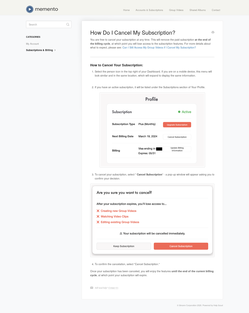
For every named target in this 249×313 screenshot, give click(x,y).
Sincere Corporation (188, 305)
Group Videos (176, 10)
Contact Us (113, 287)
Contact (216, 10)
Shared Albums (198, 10)
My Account (32, 43)
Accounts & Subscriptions (149, 10)
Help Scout (218, 305)
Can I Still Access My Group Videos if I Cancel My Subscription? (159, 47)
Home (126, 10)
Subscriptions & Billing (40, 50)
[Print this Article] (212, 33)
